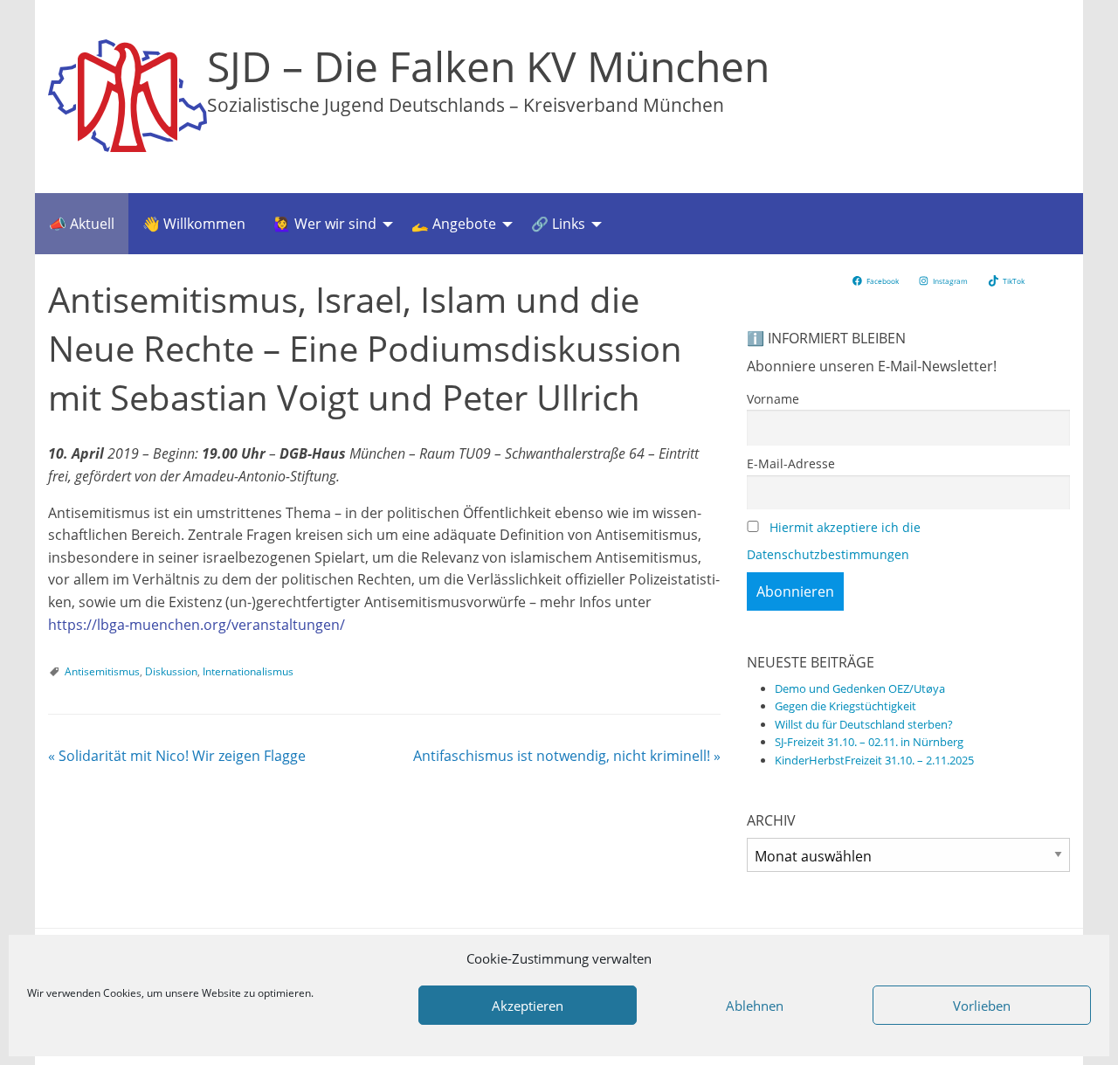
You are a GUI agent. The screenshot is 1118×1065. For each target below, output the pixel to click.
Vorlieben (982, 1005)
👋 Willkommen (193, 223)
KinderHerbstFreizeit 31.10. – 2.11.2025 (874, 760)
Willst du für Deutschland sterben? (864, 724)
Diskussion (171, 671)
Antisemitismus (102, 671)
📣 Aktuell (81, 223)
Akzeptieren (527, 1005)
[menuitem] (81, 223)
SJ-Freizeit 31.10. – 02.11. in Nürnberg (869, 742)
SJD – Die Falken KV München (488, 66)
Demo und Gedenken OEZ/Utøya (860, 688)
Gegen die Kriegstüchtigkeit (845, 706)
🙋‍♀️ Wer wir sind (324, 223)
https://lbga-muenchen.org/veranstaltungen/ (196, 624)
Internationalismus (248, 671)
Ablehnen (754, 1005)
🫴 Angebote (453, 223)
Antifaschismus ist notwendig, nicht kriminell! (567, 755)
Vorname (773, 399)
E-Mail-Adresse (791, 463)
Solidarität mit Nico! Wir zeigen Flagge (177, 755)
